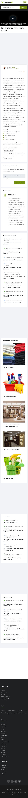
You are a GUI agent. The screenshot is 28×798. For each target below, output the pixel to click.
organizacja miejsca (8, 158)
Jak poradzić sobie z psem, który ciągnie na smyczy (12, 558)
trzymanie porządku (19, 153)
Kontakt (3, 690)
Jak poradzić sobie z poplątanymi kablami (12, 252)
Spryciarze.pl (17, 789)
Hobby (2, 739)
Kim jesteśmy (4, 765)
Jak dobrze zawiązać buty (10, 522)
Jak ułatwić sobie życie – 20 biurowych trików (13, 629)
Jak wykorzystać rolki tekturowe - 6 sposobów (13, 295)
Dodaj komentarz (19, 182)
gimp (2, 712)
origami (3, 710)
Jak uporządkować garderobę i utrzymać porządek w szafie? (12, 425)
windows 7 (3, 714)
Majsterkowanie (5, 743)
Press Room (4, 767)
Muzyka (3, 748)
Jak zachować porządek (10, 396)
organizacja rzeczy (7, 155)
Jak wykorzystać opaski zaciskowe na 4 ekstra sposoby (13, 549)
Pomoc (2, 774)
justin (13, 67)
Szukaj (23, 7)
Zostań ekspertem (5, 696)
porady (5, 147)
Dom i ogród (4, 731)
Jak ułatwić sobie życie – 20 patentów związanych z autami (13, 638)
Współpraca (4, 771)
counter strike (19, 714)
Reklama (3, 769)
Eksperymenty (4, 735)
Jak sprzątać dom (8, 478)
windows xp (19, 710)
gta (17, 712)
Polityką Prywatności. (14, 794)
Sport (2, 729)
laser (25, 714)
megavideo (21, 712)
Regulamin (3, 773)
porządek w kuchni (13, 147)
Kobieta (3, 728)
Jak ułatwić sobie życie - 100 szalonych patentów (13, 540)
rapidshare (7, 712)
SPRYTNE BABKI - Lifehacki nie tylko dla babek (13, 530)
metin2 (24, 710)
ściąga (8, 714)
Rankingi (3, 694)
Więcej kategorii (5, 756)
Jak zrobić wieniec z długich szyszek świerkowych (13, 604)
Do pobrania (4, 692)
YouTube (16, 68)
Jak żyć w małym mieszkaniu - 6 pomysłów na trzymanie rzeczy (12, 286)
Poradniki (3, 754)
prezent (13, 714)
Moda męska (4, 744)
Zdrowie (3, 750)
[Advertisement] (14, 48)
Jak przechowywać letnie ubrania (12, 302)
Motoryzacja (4, 746)
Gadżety (3, 737)
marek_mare (11, 194)
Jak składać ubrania (9, 367)
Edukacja (3, 733)
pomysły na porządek (18, 155)
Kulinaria (3, 726)
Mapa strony (4, 700)
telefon (13, 710)
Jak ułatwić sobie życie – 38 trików (12, 621)
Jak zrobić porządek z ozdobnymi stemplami (12, 243)
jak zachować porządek (8, 150)
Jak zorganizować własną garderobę (13, 259)
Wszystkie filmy (5, 698)
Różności (3, 752)
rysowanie (13, 712)
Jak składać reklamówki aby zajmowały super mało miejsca (14, 277)
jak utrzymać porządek (8, 153)
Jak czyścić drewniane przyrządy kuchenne (12, 268)
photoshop (8, 710)
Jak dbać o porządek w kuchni (11, 449)
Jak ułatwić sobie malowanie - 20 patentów (12, 614)
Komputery (4, 724)
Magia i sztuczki (5, 741)
